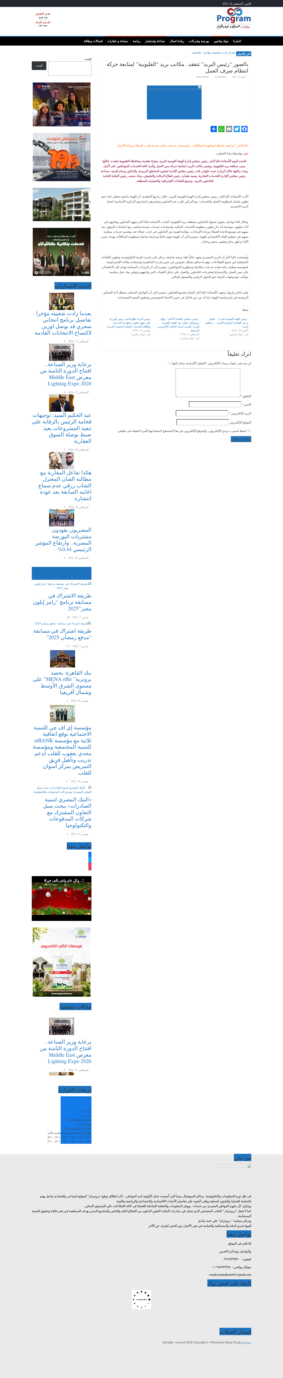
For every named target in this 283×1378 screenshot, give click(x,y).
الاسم (246, 404)
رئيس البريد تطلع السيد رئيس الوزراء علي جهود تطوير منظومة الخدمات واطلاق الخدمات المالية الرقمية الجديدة (129, 322)
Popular (87, 569)
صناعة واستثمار (155, 41)
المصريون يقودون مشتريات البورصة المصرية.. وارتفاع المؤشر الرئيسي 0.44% (63, 539)
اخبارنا (237, 41)
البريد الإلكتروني (240, 413)
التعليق (245, 396)
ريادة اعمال (177, 41)
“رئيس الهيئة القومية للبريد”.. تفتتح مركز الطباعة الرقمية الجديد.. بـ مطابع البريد (227, 322)
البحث (88, 59)
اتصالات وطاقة (93, 41)
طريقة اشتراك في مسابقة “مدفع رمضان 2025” (62, 634)
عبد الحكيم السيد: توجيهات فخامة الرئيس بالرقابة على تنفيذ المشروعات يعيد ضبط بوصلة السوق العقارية (61, 427)
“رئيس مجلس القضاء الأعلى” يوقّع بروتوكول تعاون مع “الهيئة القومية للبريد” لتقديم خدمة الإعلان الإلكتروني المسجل (178, 324)
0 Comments (220, 76)
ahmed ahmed (202, 76)
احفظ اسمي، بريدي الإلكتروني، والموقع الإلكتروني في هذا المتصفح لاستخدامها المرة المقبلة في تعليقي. (182, 431)
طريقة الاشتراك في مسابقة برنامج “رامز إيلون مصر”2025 (62, 602)
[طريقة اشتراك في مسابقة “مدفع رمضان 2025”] (61, 621)
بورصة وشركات (199, 41)
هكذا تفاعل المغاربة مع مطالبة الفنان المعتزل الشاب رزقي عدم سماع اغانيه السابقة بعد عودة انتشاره (64, 485)
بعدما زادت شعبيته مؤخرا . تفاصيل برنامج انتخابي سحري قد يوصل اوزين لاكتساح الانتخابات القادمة (62, 322)
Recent (87, 573)
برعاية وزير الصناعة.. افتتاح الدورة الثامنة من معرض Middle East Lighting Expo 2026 (65, 373)
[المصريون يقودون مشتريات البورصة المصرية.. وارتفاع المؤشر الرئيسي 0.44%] (61, 511)
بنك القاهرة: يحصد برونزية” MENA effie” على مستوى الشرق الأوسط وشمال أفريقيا (62, 682)
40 (68, 617)
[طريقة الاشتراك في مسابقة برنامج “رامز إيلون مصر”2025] (61, 582)
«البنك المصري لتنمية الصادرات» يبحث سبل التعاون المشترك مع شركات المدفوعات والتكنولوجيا (67, 812)
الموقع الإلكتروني (240, 422)
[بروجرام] (247, 41)
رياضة (136, 41)
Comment (84, 577)
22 (68, 646)
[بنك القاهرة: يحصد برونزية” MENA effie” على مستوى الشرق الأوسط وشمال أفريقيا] (61, 650)
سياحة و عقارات (117, 41)
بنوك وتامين (221, 41)
